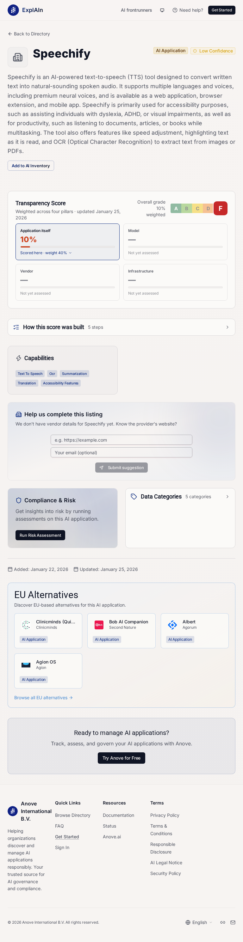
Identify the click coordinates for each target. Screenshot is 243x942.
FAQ (59, 826)
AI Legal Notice (166, 862)
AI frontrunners (136, 10)
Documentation (118, 815)
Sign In (62, 847)
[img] (199, 208)
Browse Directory (72, 815)
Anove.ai (112, 836)
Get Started (222, 10)
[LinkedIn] (222, 922)
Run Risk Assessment (40, 535)
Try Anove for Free (122, 758)
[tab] (68, 241)
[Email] (232, 922)
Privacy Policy (164, 815)
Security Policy (165, 873)
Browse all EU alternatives (40, 697)
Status (109, 826)
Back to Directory (32, 33)
